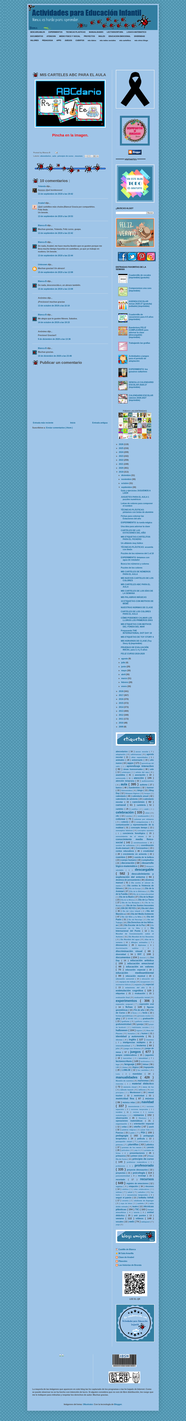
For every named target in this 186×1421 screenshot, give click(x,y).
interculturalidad (123, 1046)
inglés (133, 1039)
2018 (121, 691)
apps (131, 763)
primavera (121, 1156)
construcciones (140, 843)
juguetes (149, 1055)
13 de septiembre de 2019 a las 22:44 (55, 255)
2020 (121, 468)
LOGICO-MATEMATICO (136, 32)
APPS (58, 40)
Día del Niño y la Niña (132, 917)
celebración (125, 812)
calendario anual (140, 796)
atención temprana (125, 781)
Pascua (120, 1133)
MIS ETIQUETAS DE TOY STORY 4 (137, 637)
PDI (143, 1132)
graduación (148, 1018)
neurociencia (134, 1106)
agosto (124, 659)
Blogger (118, 1404)
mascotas (120, 1084)
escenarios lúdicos (123, 985)
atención (139, 778)
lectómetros (145, 1061)
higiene (139, 1030)
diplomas (143, 945)
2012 (121, 715)
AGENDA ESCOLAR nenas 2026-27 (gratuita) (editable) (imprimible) (140, 303)
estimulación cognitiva (130, 990)
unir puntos (140, 1215)
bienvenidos (127, 790)
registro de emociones (137, 1183)
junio (124, 666)
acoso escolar (142, 752)
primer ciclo (137, 1156)
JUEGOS (68, 40)
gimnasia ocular (144, 1016)
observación (123, 1118)
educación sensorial (125, 979)
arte (152, 769)
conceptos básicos (124, 830)
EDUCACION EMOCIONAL (120, 36)
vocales (120, 1222)
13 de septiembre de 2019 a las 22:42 (55, 233)
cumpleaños (148, 860)
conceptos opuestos (146, 830)
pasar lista (145, 1130)
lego (118, 1064)
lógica (136, 1067)
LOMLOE (126, 1070)
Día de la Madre (127, 897)
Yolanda (42, 186)
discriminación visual (130, 951)
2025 (121, 448)
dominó (143, 958)
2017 (121, 695)
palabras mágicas (129, 1130)
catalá (147, 809)
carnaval (121, 805)
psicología (139, 1172)
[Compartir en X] (91, 156)
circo (147, 813)
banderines (135, 788)
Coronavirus (142, 848)
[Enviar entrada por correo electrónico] (56, 153)
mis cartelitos (125, 40)
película (142, 1139)
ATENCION (51, 36)
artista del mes (143, 772)
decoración (128, 863)
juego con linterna (132, 1048)
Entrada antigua (100, 423)
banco (119, 788)
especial (150, 984)
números (139, 1115)
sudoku (141, 1203)
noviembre (126, 479)
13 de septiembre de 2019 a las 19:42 (55, 194)
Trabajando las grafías (139, 343)
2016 (121, 699)
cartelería (142, 805)
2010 (121, 723)
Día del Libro (147, 908)
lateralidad (144, 1058)
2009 (121, 727)
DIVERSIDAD (139, 36)
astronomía (121, 778)
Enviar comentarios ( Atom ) (59, 428)
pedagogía (123, 1135)
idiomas (120, 1040)
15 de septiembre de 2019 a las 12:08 (55, 272)
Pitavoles (122, 1261)
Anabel (41, 203)
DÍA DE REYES (128, 908)
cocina (129, 816)
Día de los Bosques (131, 903)
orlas (125, 1127)
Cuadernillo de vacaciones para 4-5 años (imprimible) (141, 316)
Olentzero (143, 1118)
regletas (120, 1186)
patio (133, 1133)
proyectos (121, 1173)
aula (54, 156)
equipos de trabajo (128, 982)
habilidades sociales (141, 1027)
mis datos (92, 40)
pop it (137, 1150)
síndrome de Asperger (144, 1201)
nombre (120, 1112)
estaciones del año (136, 988)
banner (150, 788)
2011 (121, 719)
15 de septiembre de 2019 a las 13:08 (55, 289)
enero (124, 686)
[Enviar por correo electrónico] (86, 156)
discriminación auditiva (129, 948)
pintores (120, 1145)
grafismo (126, 1021)
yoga (118, 1225)
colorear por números (144, 819)
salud (130, 1192)
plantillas (134, 1144)
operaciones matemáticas (130, 1121)
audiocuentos (148, 781)
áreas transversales (133, 769)
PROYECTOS (89, 36)
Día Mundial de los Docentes (141, 937)
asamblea (121, 775)
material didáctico (143, 1083)
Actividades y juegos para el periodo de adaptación (139, 358)
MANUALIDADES (96, 32)
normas (137, 1112)
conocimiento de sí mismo (131, 836)
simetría (125, 1201)
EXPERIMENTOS (55, 32)
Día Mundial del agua (130, 939)
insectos (150, 1040)
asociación (141, 775)
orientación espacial (144, 1124)
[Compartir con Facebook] (94, 156)
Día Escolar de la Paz (135, 925)
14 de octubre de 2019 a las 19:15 (54, 322)
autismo (144, 785)
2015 (121, 703)
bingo (140, 790)
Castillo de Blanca (127, 1249)
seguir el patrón (124, 1198)
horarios (132, 1033)
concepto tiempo (139, 828)
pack (151, 1127)
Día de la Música (128, 900)
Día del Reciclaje (135, 920)
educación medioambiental (135, 972)
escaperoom (145, 982)
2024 (121, 452)
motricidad (140, 1096)
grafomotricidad (124, 1024)
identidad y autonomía (131, 1036)
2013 (121, 711)
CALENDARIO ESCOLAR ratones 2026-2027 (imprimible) (141, 397)
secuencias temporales (138, 1195)
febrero (125, 682)
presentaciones (138, 1153)
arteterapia (126, 772)
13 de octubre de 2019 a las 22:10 (54, 306)
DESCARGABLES (37, 32)
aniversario (138, 760)
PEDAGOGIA (47, 40)
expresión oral (146, 1004)
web (132, 1221)
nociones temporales (140, 1109)
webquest (145, 1222)
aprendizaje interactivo (140, 766)
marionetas (143, 1081)
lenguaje (129, 1064)
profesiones (121, 1166)
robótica (125, 1189)
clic (118, 816)
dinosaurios (122, 945)
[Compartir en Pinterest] (97, 156)
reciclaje (142, 1176)
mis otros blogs (141, 40)
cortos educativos (125, 851)
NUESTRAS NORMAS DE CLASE (137, 607)
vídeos (140, 1218)
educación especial (136, 970)
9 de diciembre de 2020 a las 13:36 (54, 339)
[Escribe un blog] (89, 156)
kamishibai (128, 1058)
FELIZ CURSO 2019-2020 (133, 654)
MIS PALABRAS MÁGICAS (134, 597)
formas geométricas (124, 1016)
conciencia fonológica (135, 833)
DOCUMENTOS (36, 36)
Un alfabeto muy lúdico (132, 543)
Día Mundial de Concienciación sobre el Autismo (135, 934)
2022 (121, 460)
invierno (142, 1045)
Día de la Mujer (147, 897)
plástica (150, 1145)
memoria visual (130, 1087)
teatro (135, 1206)
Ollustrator (88, 1404)
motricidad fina (126, 1098)
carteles (120, 809)
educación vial (148, 979)
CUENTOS (80, 40)
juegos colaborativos (127, 1055)
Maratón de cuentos (125, 1081)
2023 (121, 456)
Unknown (43, 264)
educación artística (142, 960)
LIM (117, 1067)
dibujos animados (140, 942)
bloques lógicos (133, 793)
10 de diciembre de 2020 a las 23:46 (55, 356)
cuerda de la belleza (144, 857)
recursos (79, 156)
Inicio (72, 423)
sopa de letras (126, 1203)
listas (125, 1067)
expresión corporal (125, 1004)
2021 (121, 464)
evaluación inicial (142, 997)
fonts (145, 1013)
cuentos (121, 857)
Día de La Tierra (146, 900)
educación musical (136, 976)
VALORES (34, 40)
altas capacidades (140, 757)
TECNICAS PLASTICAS (75, 32)
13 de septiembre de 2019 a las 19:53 (55, 216)
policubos (126, 1150)
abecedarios (45, 156)
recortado (122, 1179)
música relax (129, 1102)
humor (145, 1033)
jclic (118, 1048)
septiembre (126, 487)
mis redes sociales (108, 40)
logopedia (149, 1067)
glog (118, 1018)
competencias (142, 822)
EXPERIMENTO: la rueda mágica (136, 522)
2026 (121, 444)
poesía (150, 1147)
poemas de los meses (132, 1147)
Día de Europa (135, 888)
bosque (147, 793)
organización (122, 1124)
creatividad (148, 851)
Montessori (136, 1092)
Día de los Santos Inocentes (140, 905)
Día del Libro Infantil (132, 911)
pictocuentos (144, 1141)
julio (123, 662)
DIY (141, 954)
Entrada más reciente (43, 423)
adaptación (121, 754)
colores (125, 822)
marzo (124, 678)
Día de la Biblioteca (138, 891)
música (149, 1098)
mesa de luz (148, 1087)
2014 (121, 707)
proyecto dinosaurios (138, 1170)
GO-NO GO (133, 1019)
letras (146, 1064)
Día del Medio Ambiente (142, 914)
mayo (124, 670)
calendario (121, 796)
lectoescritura (124, 1061)
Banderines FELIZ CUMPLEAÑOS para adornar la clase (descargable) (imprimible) (138, 332)
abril (123, 674)
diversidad (122, 954)
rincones (149, 1186)
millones (142, 1090)
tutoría (137, 1212)
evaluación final (123, 997)
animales (120, 760)
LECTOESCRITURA (115, 32)
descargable (144, 869)
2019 (121, 472)
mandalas (139, 1074)
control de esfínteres (126, 845)
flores (135, 1013)
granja (140, 1024)
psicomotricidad (123, 1176)
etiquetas (121, 993)
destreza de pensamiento (128, 880)
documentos (123, 957)
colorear (121, 819)
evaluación (141, 993)
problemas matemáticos (137, 1162)
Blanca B (42, 225)
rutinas (119, 1192)
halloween (122, 1030)
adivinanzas (136, 754)
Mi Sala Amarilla (125, 1253)
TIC (137, 1209)
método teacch (127, 1090)
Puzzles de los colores (131, 568)
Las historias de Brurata (129, 1265)
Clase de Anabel (126, 1257)
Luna (119, 1074)
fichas (130, 1007)
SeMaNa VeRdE (146, 1198)
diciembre (126, 475)
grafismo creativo (142, 1021)
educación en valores (140, 966)
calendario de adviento (127, 799)
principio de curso (66, 156)
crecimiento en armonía (135, 854)
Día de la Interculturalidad (143, 894)
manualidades (128, 1077)
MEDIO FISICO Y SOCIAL (69, 36)
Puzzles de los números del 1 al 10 (137, 553)
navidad (147, 1102)
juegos (136, 1052)
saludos (142, 1192)
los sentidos (144, 1070)
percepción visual (124, 1141)
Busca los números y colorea (135, 564)
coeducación (144, 816)
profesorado (144, 1165)
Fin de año (139, 1010)
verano (120, 1218)
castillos (135, 809)
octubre (125, 483)
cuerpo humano (129, 860)
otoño (138, 1126)
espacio (138, 984)
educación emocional (140, 963)
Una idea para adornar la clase (135, 526)
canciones (139, 802)
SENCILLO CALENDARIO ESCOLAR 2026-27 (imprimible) (141, 384)
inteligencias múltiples (135, 1042)
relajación (134, 1186)
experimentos (128, 1000)
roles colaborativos (142, 1189)
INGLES (101, 36)
